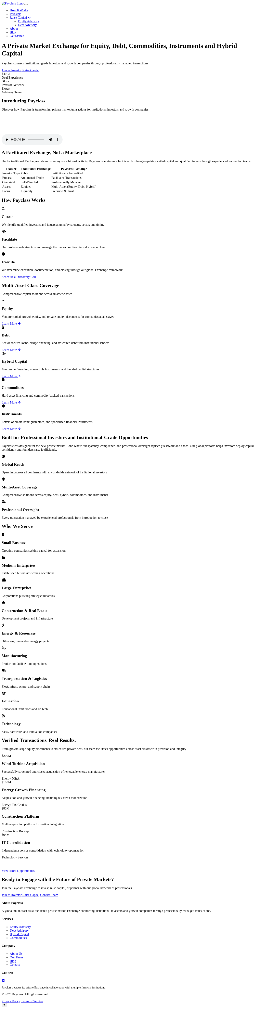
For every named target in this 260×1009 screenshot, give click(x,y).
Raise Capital (19, 17)
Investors (15, 14)
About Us (16, 953)
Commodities (18, 938)
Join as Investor (12, 70)
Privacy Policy (11, 1001)
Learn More (10, 323)
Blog (13, 32)
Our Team (16, 957)
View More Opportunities (18, 870)
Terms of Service (32, 1001)
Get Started (17, 36)
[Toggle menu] (26, 4)
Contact (15, 964)
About (14, 28)
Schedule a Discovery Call (19, 277)
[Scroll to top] (4, 1005)
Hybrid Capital (19, 934)
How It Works (19, 10)
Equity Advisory (28, 21)
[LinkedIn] (3, 980)
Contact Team (49, 895)
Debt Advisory (27, 25)
